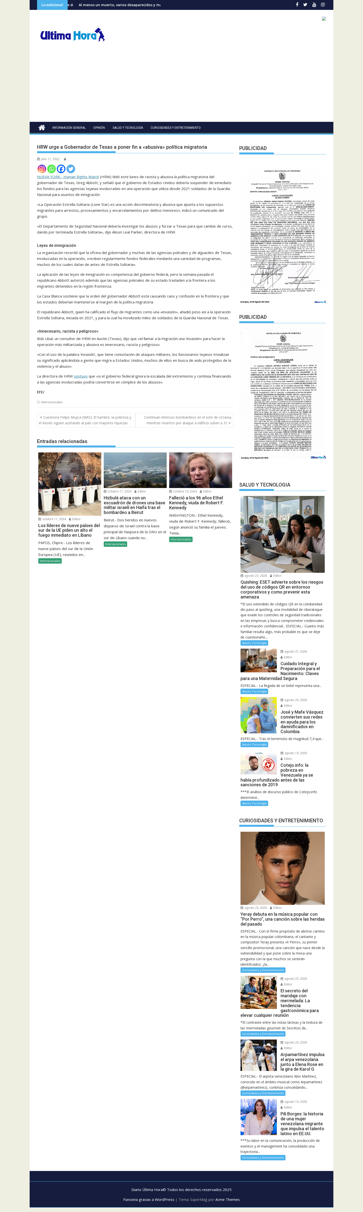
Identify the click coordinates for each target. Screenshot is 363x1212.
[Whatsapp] (51, 169)
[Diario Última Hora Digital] (41, 127)
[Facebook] (61, 169)
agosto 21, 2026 (295, 651)
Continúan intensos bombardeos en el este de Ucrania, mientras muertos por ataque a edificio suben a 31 (188, 420)
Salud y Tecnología (128, 127)
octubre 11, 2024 (53, 519)
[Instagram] (42, 169)
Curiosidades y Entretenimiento (176, 127)
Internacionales (51, 402)
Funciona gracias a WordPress (148, 1199)
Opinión (99, 127)
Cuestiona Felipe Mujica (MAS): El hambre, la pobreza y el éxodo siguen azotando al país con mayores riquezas (85, 420)
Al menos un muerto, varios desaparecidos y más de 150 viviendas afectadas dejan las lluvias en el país (120, 4)
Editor (76, 519)
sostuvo (81, 376)
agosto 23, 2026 (255, 576)
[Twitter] (70, 169)
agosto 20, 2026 (295, 700)
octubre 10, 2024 (184, 491)
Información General (69, 127)
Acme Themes (227, 1199)
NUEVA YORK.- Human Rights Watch (68, 176)
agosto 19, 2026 (295, 753)
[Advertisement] (181, 84)
